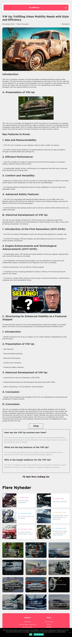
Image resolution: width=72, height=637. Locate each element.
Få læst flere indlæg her (36, 476)
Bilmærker (66, 24)
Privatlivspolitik (38, 634)
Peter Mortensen (23, 24)
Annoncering (49, 622)
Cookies (48, 627)
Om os (49, 624)
